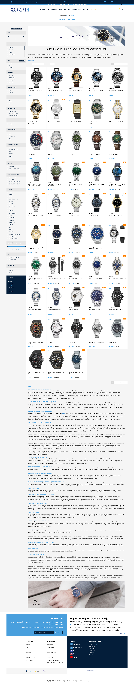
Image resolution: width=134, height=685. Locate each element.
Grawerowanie (50, 657)
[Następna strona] (126, 64)
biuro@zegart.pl (77, 647)
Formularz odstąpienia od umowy (55, 662)
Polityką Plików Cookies (77, 680)
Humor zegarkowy (30, 657)
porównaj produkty (117, 1)
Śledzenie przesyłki (52, 649)
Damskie (11, 283)
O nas (27, 647)
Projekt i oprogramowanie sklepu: (67, 675)
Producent (12, 287)
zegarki (71, 624)
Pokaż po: (47, 64)
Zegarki (10, 281)
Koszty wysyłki (51, 644)
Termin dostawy (51, 647)
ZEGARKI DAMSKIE (52, 9)
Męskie (10, 285)
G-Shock (63, 413)
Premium (11, 291)
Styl (10, 289)
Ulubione (107, 1)
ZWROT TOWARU (29, 660)
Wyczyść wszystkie (16, 28)
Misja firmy (28, 649)
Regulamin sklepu (51, 655)
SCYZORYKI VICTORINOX (74, 9)
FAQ (27, 655)
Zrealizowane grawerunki (53, 660)
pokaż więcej (30, 60)
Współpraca (29, 652)
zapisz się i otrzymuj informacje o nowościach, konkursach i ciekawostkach (37, 623)
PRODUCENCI (62, 9)
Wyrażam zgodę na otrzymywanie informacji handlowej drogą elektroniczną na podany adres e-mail (43, 627)
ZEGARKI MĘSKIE (41, 9)
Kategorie (10, 277)
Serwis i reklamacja (52, 652)
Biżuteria (85, 9)
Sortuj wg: (30, 64)
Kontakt (28, 644)
